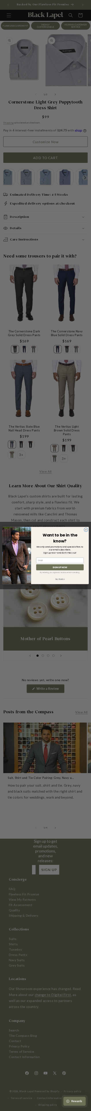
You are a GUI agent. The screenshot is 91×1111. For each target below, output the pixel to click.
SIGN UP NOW (60, 567)
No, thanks (59, 579)
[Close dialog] (86, 530)
